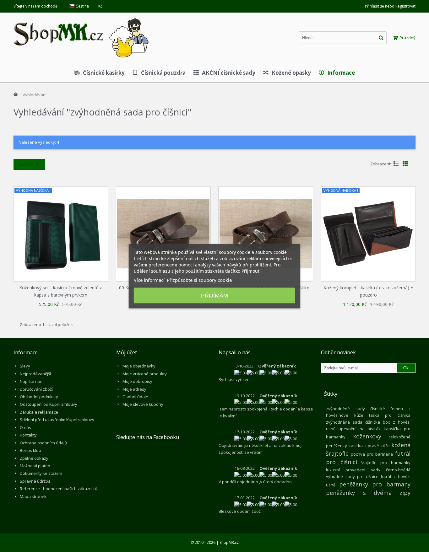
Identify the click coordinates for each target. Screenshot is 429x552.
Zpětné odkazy (34, 458)
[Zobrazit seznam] (396, 163)
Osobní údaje (135, 396)
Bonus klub (30, 450)
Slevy (25, 366)
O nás (25, 427)
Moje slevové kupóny (142, 404)
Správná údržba (35, 481)
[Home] (16, 94)
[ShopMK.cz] (81, 17)
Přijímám (214, 295)
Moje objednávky (138, 366)
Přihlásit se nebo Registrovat (390, 6)
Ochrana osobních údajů (43, 443)
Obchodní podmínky (39, 396)
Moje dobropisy (137, 381)
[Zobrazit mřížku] (405, 163)
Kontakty (28, 435)
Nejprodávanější (35, 374)
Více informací (149, 279)
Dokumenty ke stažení (41, 473)
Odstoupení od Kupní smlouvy (48, 404)
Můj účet (126, 352)
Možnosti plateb (35, 466)
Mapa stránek (33, 496)
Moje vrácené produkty (144, 374)
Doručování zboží (36, 389)
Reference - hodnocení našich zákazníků (58, 488)
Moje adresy (134, 389)
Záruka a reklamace (39, 412)
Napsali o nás (235, 352)
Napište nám (32, 381)
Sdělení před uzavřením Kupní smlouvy (57, 419)
